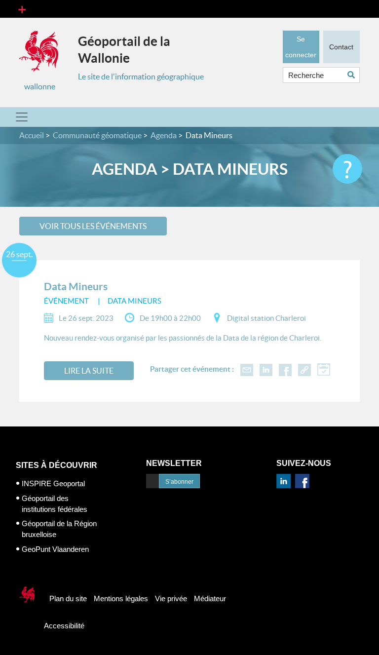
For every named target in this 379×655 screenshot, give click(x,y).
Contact (341, 47)
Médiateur (210, 598)
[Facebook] (285, 369)
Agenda (164, 135)
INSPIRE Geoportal (53, 483)
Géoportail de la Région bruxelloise (59, 529)
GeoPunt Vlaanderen (55, 549)
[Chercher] (353, 74)
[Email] (246, 369)
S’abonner (179, 481)
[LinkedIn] (266, 369)
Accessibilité (64, 625)
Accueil (31, 135)
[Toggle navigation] (22, 8)
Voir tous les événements (93, 226)
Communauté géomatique (97, 135)
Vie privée (171, 598)
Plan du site (68, 598)
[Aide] (347, 169)
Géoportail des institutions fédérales (54, 503)
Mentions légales (121, 598)
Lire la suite (89, 370)
